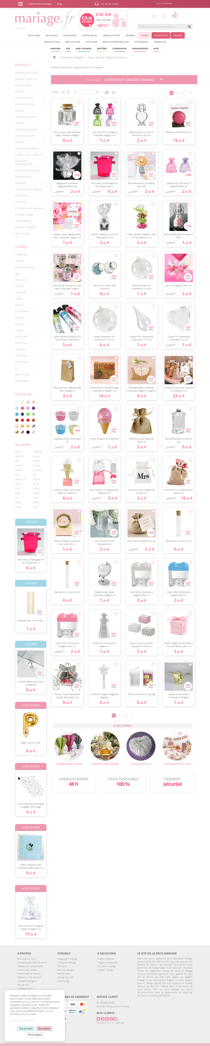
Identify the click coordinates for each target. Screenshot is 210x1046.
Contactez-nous (25, 988)
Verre (36, 502)
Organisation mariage (67, 958)
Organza (38, 451)
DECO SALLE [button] (52, 35)
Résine (36, 479)
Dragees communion (107, 962)
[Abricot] (22, 426)
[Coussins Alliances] (141, 745)
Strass (36, 493)
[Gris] (28, 402)
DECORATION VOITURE (26, 129)
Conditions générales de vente (32, 962)
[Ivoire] (22, 402)
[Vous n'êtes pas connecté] (154, 16)
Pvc (35, 474)
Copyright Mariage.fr (26, 981)
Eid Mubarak (22, 380)
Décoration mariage (106, 966)
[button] (101, 48)
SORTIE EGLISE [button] (89, 35)
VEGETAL (19, 260)
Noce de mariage (65, 969)
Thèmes (21, 247)
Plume (36, 465)
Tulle (36, 497)
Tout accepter (26, 1028)
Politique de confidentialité (30, 966)
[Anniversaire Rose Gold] (177, 745)
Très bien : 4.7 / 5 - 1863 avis (110, 1022)
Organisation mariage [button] (40, 3)
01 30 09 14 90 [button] (110, 4)
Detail (12, 539)
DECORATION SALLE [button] (25, 104)
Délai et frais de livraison (29, 973)
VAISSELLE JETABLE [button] (24, 98)
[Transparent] (33, 432)
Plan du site (23, 984)
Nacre (18, 507)
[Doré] (16, 432)
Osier (36, 456)
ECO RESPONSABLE (24, 267)
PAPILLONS (20, 279)
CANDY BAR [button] (91, 41)
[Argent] (33, 426)
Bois (17, 460)
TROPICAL (20, 305)
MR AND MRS (21, 336)
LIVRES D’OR (21, 202)
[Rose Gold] (22, 432)
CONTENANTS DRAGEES (26, 148)
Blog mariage (63, 981)
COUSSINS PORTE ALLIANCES (29, 208)
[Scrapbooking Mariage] (69, 745)
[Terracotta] (33, 420)
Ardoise (19, 456)
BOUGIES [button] (19, 91)
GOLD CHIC (20, 349)
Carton (19, 465)
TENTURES (20, 123)
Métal (18, 502)
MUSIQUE (20, 324)
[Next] (191, 92)
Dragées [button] (130, 35)
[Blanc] (16, 402)
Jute (17, 488)
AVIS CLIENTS (106, 1013)
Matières (22, 445)
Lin (16, 497)
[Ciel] (16, 408)
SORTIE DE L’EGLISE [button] (24, 135)
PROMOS (177, 35)
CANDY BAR (20, 292)
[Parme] (28, 408)
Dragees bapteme (106, 958)
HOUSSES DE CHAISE (25, 116)
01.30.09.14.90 (105, 1002)
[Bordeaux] (22, 420)
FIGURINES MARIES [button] (24, 214)
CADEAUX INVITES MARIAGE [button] (28, 189)
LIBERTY (19, 298)
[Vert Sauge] (33, 414)
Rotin (36, 484)
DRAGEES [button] (19, 142)
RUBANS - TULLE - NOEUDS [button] (28, 154)
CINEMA (19, 330)
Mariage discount (65, 977)
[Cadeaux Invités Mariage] (105, 745)
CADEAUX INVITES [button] (111, 35)
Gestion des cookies (27, 969)
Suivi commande (164, 3)
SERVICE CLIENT (107, 997)
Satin (36, 488)
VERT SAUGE (21, 361)
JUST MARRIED (22, 311)
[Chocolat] (16, 420)
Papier (36, 460)
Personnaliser (35, 1034)
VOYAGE (19, 317)
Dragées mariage (105, 969)
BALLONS (19, 110)
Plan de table (63, 973)
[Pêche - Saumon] (16, 426)
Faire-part (62, 966)
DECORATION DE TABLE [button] (26, 72)
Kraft (18, 493)
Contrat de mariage (66, 962)
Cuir (17, 474)
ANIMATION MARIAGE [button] (25, 227)
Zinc (35, 507)
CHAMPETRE (21, 254)
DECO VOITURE (72, 41)
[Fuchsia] (22, 408)
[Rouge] (28, 420)
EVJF (17, 368)
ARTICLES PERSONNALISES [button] (116, 41)
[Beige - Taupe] (28, 426)
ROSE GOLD (21, 343)
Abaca (18, 451)
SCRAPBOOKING (23, 176)
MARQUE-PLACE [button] (23, 85)
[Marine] (22, 414)
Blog (59, 3)
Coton (18, 470)
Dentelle (20, 479)
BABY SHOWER (22, 233)
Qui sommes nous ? (27, 958)
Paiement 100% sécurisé (29, 977)
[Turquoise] (16, 414)
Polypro (37, 470)
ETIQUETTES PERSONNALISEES (24, 163)
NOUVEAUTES (161, 35)
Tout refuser (44, 1028)
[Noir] (28, 432)
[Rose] (33, 402)
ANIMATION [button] (160, 41)
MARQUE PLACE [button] (52, 41)
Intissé (19, 484)
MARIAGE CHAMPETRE (26, 79)
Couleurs (23, 394)
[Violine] (33, 408)
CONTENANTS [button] (142, 41)
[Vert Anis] (28, 414)
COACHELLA (21, 355)
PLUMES (19, 286)
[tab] (30, 73)
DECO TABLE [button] (34, 35)
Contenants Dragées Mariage (129, 80)
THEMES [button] (144, 35)
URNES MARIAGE (23, 220)
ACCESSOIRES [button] (70, 35)
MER (17, 273)
